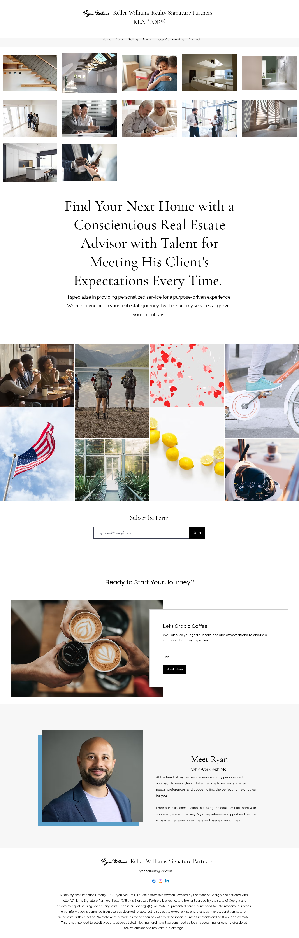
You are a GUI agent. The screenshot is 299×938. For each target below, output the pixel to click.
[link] (219, 626)
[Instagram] (160, 881)
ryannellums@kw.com (155, 871)
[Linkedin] (167, 881)
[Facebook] (154, 881)
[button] (174, 669)
